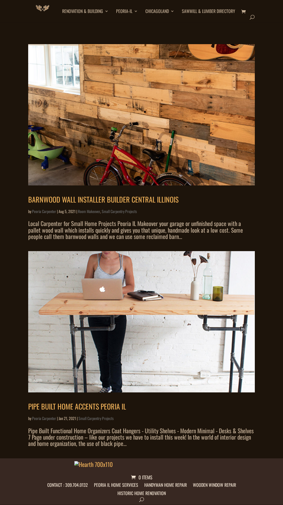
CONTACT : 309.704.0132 (67, 484)
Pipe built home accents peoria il (77, 406)
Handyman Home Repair (165, 484)
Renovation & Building (82, 11)
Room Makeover (89, 211)
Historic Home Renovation (141, 492)
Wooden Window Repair (214, 484)
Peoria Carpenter (44, 211)
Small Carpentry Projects (119, 211)
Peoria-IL (124, 11)
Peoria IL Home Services (116, 484)
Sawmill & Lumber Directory (208, 11)
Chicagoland (157, 11)
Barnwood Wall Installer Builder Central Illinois (103, 199)
